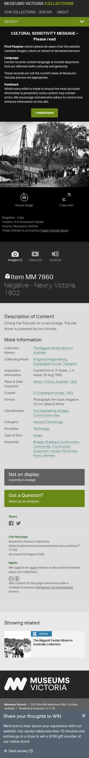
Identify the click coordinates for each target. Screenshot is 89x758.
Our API (45, 12)
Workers (49, 455)
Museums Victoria (38, 4)
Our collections (19, 12)
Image (37, 435)
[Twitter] (18, 524)
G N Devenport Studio (48, 393)
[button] (44, 21)
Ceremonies (42, 446)
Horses (55, 451)
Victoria (48, 381)
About (62, 12)
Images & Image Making (50, 359)
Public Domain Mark (54, 230)
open (33, 567)
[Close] (84, 716)
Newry (37, 381)
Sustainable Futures (47, 364)
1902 (73, 381)
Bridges (63, 410)
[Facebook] (11, 524)
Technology (41, 428)
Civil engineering (44, 410)
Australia (62, 381)
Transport (70, 364)
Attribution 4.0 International (54, 587)
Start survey (18, 751)
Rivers (37, 455)
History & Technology (48, 422)
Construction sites (46, 415)
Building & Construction (62, 442)
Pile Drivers (70, 451)
